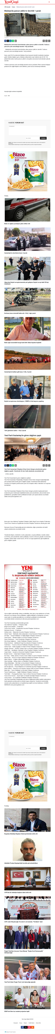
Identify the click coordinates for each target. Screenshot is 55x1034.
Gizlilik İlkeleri (31, 1023)
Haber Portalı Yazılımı (11, 1032)
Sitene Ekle (38, 1023)
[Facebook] (5, 41)
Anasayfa (8, 7)
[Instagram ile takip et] (29, 1027)
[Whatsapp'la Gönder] (13, 41)
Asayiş (13, 7)
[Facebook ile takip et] (22, 1027)
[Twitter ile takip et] (26, 1027)
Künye (20, 1023)
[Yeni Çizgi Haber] (11, 2)
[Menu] (49, 2)
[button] (44, 41)
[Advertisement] (27, 79)
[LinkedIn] (10, 41)
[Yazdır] (16, 41)
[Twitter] (8, 41)
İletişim (25, 1023)
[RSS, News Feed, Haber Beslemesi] (32, 1027)
